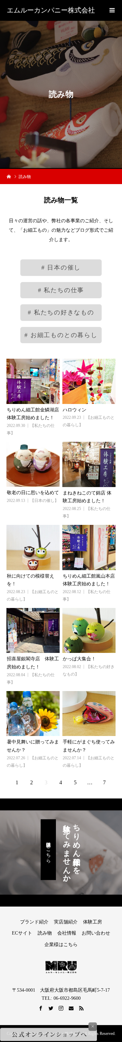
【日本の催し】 (44, 500)
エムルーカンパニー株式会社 (51, 10)
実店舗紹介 (66, 921)
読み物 (45, 933)
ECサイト (22, 933)
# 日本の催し (61, 268)
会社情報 (66, 933)
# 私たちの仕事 (61, 290)
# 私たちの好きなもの (61, 313)
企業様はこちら (61, 944)
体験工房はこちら (48, 850)
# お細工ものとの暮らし (60, 335)
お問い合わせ (96, 933)
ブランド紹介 (34, 921)
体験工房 (92, 921)
